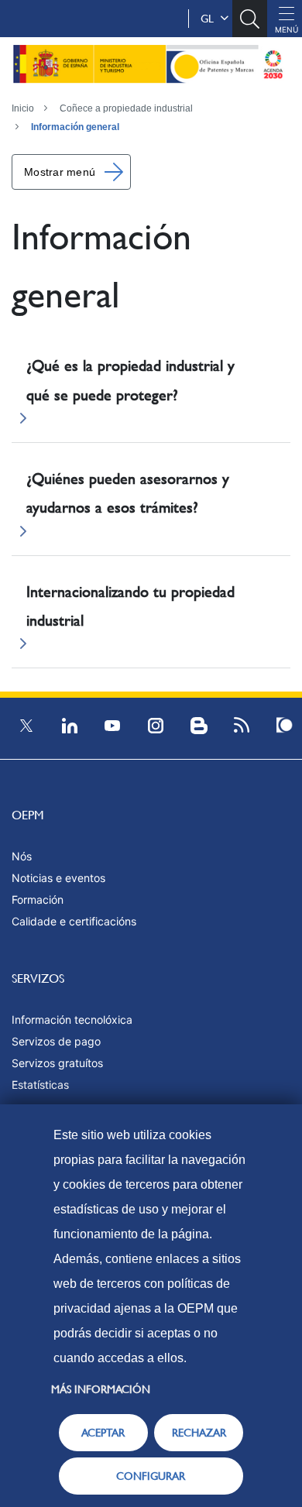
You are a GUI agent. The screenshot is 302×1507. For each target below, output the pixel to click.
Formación (37, 899)
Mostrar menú (59, 172)
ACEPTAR (103, 1432)
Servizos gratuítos (57, 1062)
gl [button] (210, 18)
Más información (100, 1389)
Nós (22, 856)
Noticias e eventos (58, 877)
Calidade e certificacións (74, 921)
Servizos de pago (56, 1041)
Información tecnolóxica (72, 1019)
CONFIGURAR (150, 1476)
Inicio (23, 108)
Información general (75, 127)
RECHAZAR (199, 1432)
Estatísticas (40, 1084)
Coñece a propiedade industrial (126, 108)
